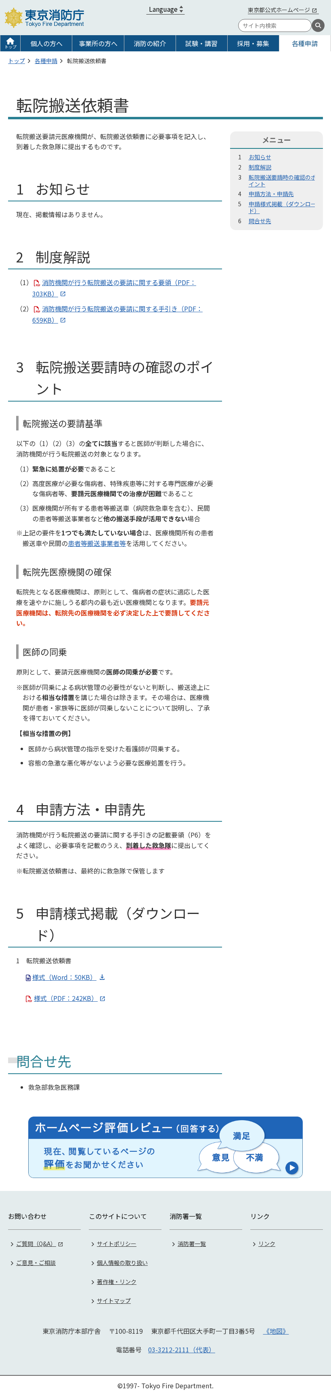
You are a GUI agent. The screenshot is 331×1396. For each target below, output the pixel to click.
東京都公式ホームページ (279, 10)
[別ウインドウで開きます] (165, 1147)
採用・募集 (253, 43)
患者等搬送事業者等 (97, 543)
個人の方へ (46, 43)
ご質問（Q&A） (36, 1243)
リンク (266, 1243)
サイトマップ (114, 1301)
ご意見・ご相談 (36, 1263)
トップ (10, 47)
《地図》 (276, 1331)
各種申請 (305, 43)
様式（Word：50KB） (64, 977)
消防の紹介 (150, 43)
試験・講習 (201, 43)
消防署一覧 (192, 1243)
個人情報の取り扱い (122, 1263)
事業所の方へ (98, 43)
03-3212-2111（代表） (181, 1349)
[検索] (318, 25)
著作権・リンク (116, 1282)
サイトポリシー (116, 1243)
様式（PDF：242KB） (66, 998)
